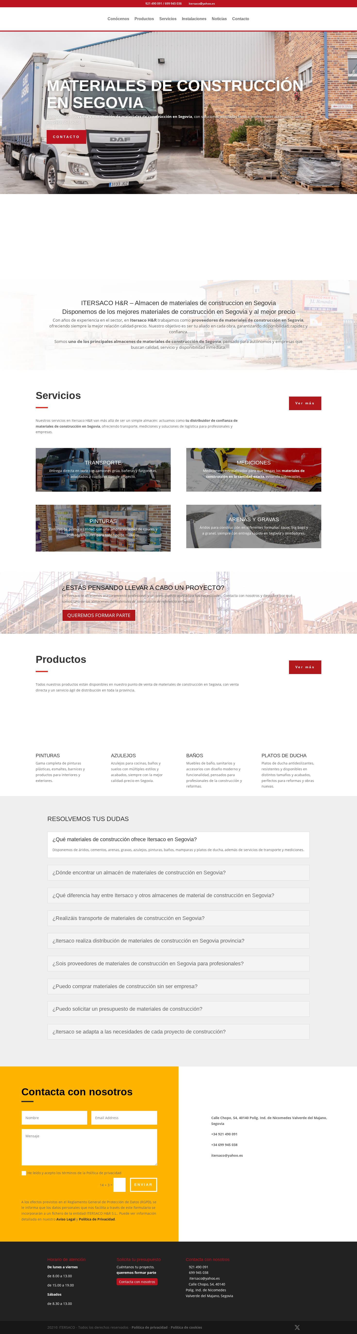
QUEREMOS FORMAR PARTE (98, 615)
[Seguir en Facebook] (260, 1080)
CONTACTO (66, 137)
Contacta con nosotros (137, 1281)
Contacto (240, 19)
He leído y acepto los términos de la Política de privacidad (74, 1173)
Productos (144, 19)
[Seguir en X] (275, 1080)
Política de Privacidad (97, 1219)
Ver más (305, 403)
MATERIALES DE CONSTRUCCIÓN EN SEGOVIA (175, 94)
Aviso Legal (65, 1219)
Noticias (219, 19)
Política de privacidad (150, 1327)
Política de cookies (186, 1327)
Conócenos (118, 19)
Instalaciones (194, 19)
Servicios (168, 19)
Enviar (143, 1185)
